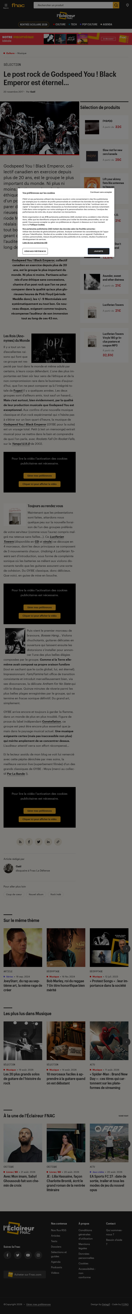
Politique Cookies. (37, 225)
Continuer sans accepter (101, 192)
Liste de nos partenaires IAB (35, 243)
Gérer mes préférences (35, 251)
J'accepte (98, 251)
